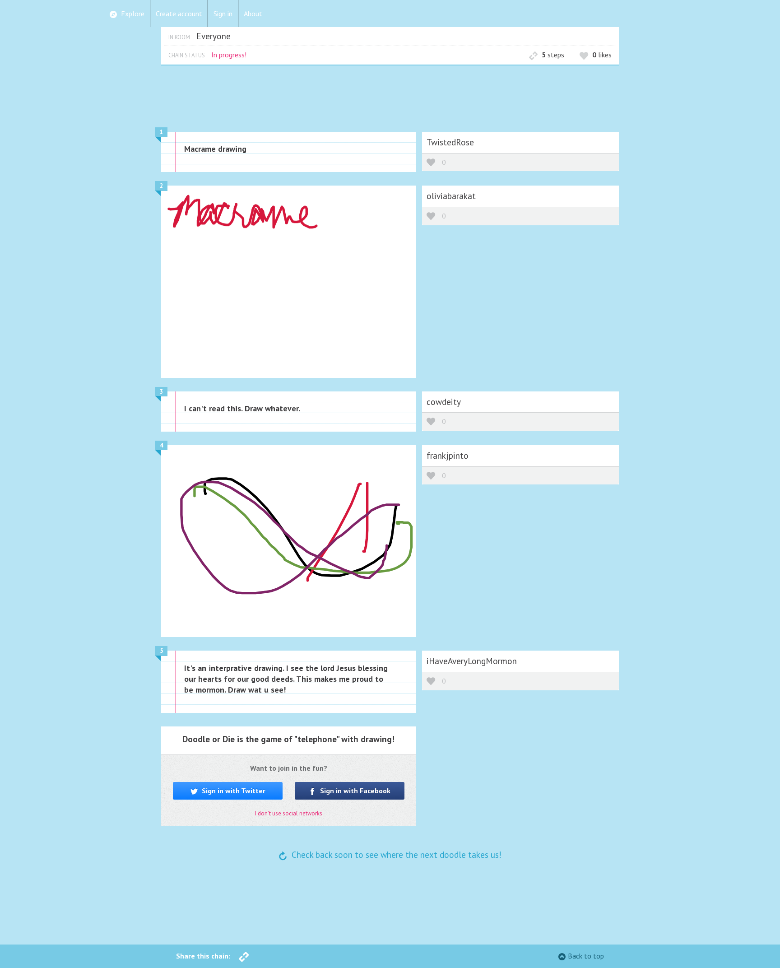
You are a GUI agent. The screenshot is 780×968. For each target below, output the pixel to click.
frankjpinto (448, 455)
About (253, 13)
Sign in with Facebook (354, 790)
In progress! (228, 54)
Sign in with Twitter (232, 790)
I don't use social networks (288, 813)
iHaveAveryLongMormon (472, 660)
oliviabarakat (451, 195)
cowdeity (444, 401)
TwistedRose (450, 142)
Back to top (586, 955)
